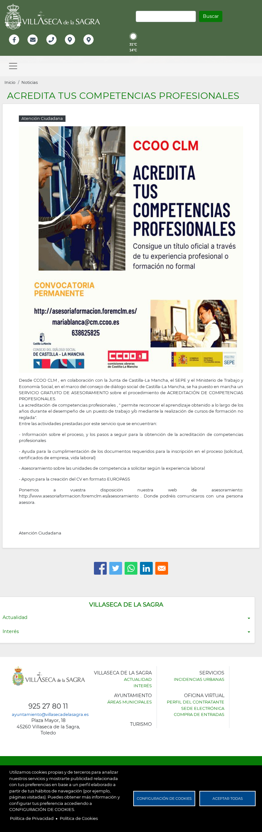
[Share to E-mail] (161, 568)
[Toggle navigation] (13, 66)
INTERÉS (143, 685)
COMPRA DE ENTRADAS (199, 714)
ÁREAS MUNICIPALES (129, 701)
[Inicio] (54, 16)
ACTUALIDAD (138, 679)
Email (33, 46)
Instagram (92, 46)
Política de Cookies (79, 818)
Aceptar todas (227, 798)
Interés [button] (11, 631)
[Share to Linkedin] (146, 568)
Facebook (17, 46)
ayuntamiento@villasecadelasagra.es (50, 714)
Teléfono (54, 46)
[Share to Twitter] (115, 568)
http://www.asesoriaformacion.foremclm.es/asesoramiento (79, 495)
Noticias (29, 82)
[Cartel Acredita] (131, 249)
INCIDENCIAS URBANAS (199, 679)
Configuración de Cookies (164, 798)
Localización (77, 46)
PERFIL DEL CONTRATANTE (195, 701)
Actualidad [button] (15, 617)
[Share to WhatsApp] (131, 568)
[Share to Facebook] (100, 568)
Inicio (9, 82)
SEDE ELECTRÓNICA (202, 708)
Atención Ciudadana (40, 532)
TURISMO (141, 724)
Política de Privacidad (32, 818)
